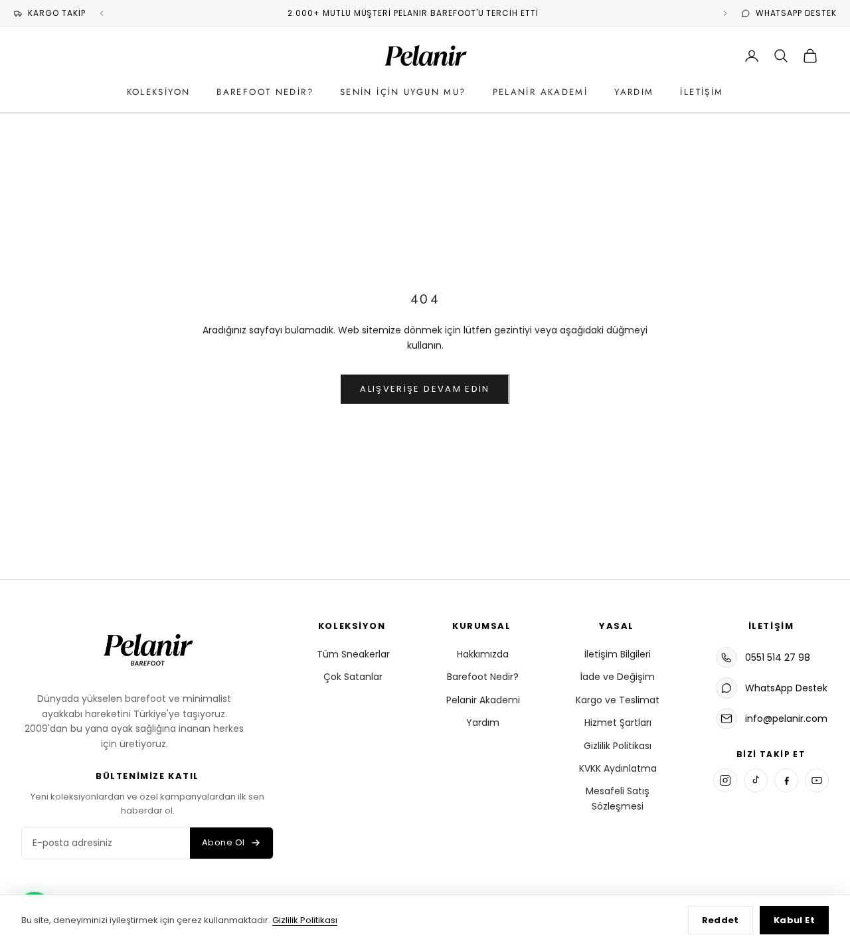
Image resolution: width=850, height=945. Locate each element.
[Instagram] (725, 780)
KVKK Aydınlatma (618, 768)
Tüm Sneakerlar (353, 654)
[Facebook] (786, 780)
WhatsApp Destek (786, 688)
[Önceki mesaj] (102, 13)
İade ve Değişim (617, 676)
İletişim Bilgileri (617, 654)
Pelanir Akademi (540, 92)
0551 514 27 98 (777, 657)
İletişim (701, 92)
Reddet (720, 920)
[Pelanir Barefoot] (147, 647)
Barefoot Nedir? (264, 92)
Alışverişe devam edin (424, 389)
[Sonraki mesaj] (725, 13)
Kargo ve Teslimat (617, 700)
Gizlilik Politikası (617, 745)
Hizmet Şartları (617, 722)
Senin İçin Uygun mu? (403, 92)
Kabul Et (794, 920)
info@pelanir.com (786, 718)
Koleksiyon (159, 92)
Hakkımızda (483, 654)
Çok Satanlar (352, 676)
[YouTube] (817, 780)
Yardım (633, 92)
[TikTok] (756, 780)
